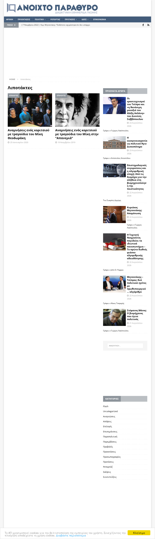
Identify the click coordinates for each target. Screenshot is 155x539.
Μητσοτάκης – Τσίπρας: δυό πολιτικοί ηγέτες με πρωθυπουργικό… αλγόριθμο (136, 284)
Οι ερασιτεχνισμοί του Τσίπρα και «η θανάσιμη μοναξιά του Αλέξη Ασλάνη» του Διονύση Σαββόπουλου (136, 109)
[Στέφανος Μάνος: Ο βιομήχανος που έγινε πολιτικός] (114, 317)
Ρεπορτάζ (108, 466)
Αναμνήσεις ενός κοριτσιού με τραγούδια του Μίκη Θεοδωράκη (28, 134)
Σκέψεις (107, 471)
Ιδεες (84, 19)
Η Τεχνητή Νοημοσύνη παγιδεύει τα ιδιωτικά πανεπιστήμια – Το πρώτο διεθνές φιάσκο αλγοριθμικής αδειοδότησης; (137, 246)
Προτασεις (70, 19)
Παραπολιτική (110, 436)
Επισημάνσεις (110, 431)
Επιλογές (107, 426)
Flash (105, 406)
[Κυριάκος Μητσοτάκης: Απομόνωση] (114, 214)
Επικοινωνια (99, 19)
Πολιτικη (39, 19)
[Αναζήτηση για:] (125, 345)
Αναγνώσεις (109, 416)
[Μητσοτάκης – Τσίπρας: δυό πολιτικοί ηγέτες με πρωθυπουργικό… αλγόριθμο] (114, 284)
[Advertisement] (77, 54)
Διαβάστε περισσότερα (71, 535)
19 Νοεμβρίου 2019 (66, 142)
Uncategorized (110, 411)
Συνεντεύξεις (110, 476)
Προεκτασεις (24, 19)
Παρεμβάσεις (110, 441)
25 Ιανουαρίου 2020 (19, 142)
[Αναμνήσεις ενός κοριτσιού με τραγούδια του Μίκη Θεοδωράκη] (30, 110)
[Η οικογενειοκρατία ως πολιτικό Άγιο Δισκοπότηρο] (114, 142)
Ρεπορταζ (55, 19)
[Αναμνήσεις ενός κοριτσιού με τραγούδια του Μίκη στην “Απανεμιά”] (77, 110)
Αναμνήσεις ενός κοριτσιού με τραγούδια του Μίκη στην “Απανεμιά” (77, 134)
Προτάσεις (108, 461)
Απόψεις (107, 421)
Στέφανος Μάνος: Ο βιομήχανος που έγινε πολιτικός (137, 315)
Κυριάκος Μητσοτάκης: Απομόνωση (134, 210)
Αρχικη (9, 19)
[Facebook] (143, 25)
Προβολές (108, 446)
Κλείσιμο (139, 533)
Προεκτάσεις (109, 451)
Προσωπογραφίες (112, 456)
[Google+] (148, 25)
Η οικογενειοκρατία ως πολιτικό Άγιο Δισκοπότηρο (137, 142)
